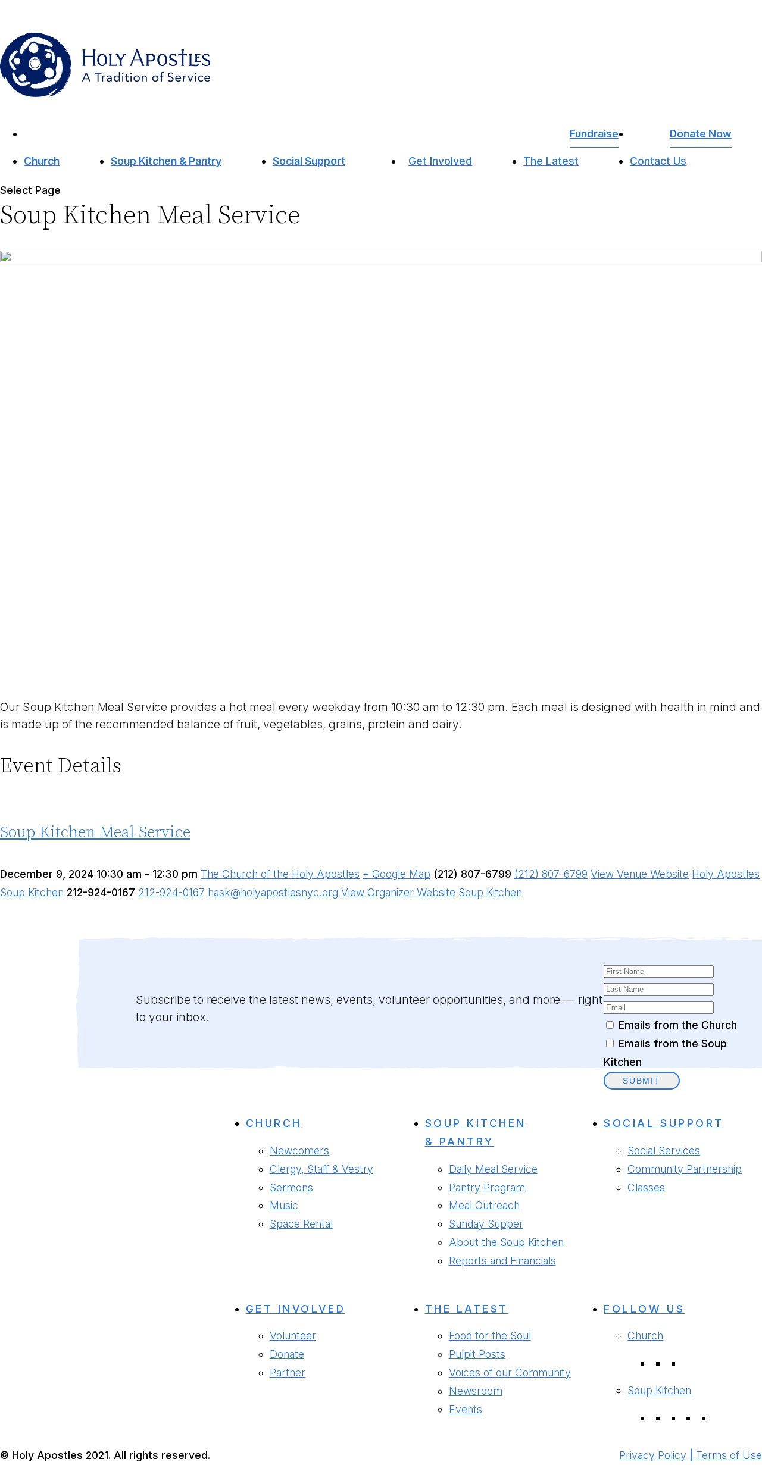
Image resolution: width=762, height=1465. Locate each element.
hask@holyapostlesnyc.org (273, 892)
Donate (287, 1354)
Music (284, 1205)
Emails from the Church (678, 1025)
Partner (287, 1372)
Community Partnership (684, 1169)
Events (465, 1409)
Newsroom (475, 1391)
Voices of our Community (510, 1372)
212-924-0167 (171, 892)
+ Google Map (396, 874)
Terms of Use (729, 1455)
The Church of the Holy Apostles (280, 874)
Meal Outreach (484, 1205)
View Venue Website (640, 874)
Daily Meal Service (493, 1169)
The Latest (551, 161)
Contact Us (658, 161)
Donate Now (701, 133)
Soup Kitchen (490, 892)
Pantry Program (487, 1187)
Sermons (291, 1187)
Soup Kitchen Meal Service (95, 832)
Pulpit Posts (477, 1354)
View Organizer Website (398, 892)
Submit (642, 1080)
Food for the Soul (490, 1335)
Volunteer (293, 1335)
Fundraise (594, 133)
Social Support (309, 161)
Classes (646, 1187)
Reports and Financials (502, 1260)
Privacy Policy (652, 1455)
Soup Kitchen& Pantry (475, 1132)
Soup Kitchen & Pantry (166, 161)
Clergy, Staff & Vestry (321, 1169)
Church (42, 161)
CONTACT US (45, 1237)
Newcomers (299, 1150)
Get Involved (440, 161)
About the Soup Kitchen (506, 1242)
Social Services (663, 1150)
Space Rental (301, 1223)
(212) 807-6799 (551, 874)
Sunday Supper (486, 1223)
